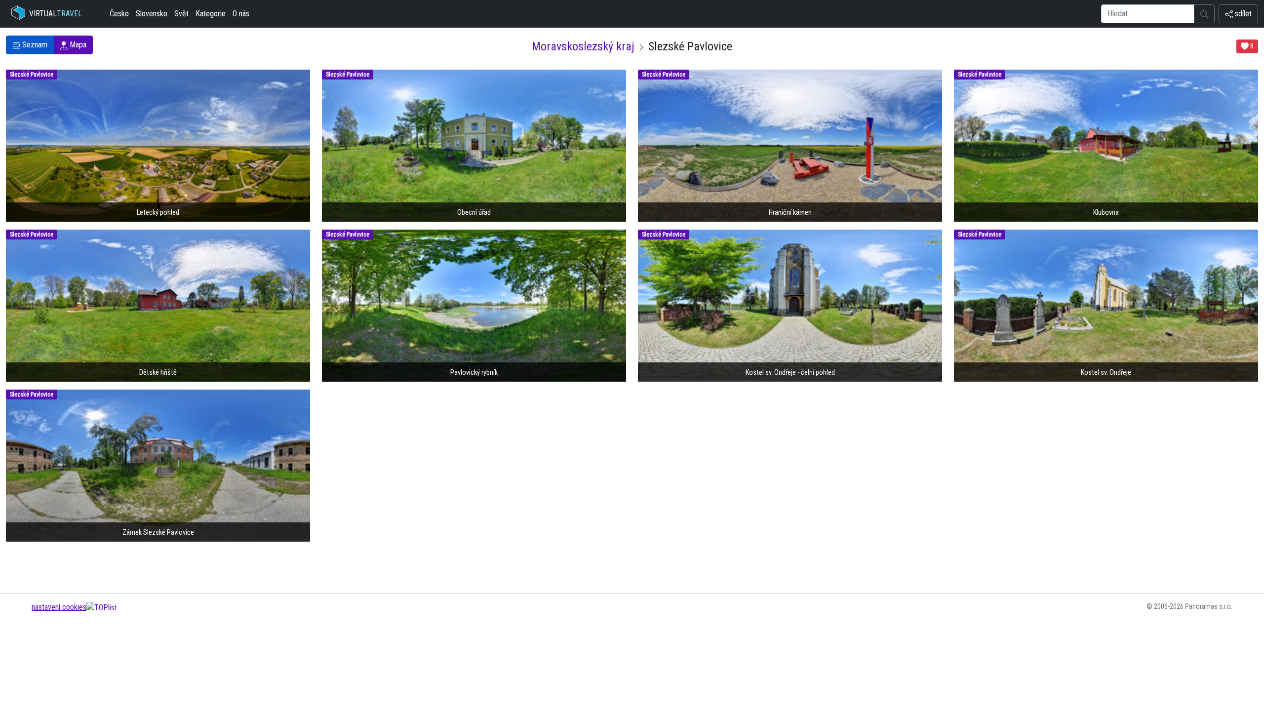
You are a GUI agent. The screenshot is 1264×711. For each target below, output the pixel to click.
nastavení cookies (59, 607)
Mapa (77, 44)
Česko (119, 13)
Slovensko (151, 13)
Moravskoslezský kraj (583, 46)
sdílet (1242, 13)
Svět (181, 13)
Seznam (33, 44)
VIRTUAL (55, 13)
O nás (241, 13)
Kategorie (211, 13)
